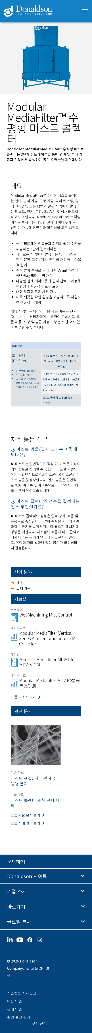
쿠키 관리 (39, 1023)
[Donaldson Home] (41, 11)
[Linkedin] (11, 940)
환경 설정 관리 (18, 1017)
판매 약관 (14, 1009)
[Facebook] (32, 940)
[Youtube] (21, 940)
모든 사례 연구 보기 (25, 823)
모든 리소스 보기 (23, 697)
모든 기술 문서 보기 (25, 815)
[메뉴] (84, 11)
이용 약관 (14, 1001)
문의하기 (16, 861)
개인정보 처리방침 (21, 993)
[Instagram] (41, 940)
